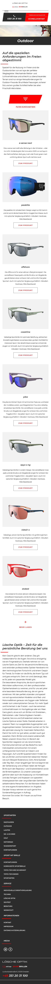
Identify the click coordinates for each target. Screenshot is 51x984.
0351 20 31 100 (14, 19)
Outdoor (8, 826)
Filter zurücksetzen (25, 107)
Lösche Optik (9, 898)
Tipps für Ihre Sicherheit (15, 870)
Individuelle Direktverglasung (18, 890)
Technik (7, 894)
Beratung (8, 906)
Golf (6, 838)
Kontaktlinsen (10, 850)
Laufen (7, 830)
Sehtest (7, 902)
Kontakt (7, 922)
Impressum (8, 926)
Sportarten (9, 878)
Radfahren (9, 822)
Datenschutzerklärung (14, 930)
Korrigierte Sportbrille (15, 866)
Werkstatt (8, 910)
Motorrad (8, 842)
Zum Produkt (25, 163)
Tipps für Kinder (11, 874)
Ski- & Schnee (9, 834)
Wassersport (10, 846)
